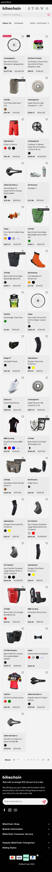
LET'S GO (39, 448)
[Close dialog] (51, 420)
